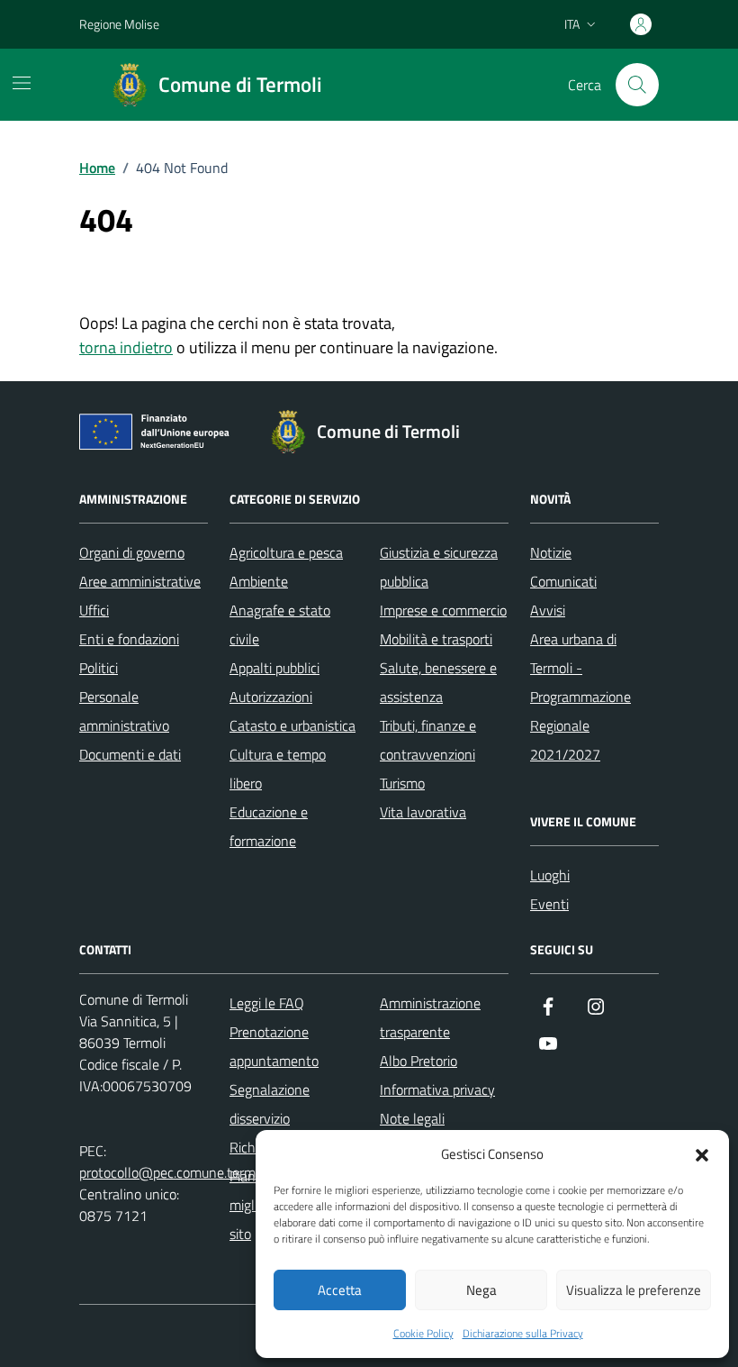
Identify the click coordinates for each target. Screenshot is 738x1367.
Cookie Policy (423, 1334)
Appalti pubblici (275, 668)
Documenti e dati (130, 754)
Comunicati (563, 581)
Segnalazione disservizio (270, 1104)
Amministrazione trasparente (430, 1017)
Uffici (94, 610)
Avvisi (547, 610)
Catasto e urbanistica (293, 725)
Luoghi (550, 875)
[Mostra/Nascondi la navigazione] (21, 83)
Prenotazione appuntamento (274, 1046)
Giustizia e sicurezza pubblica (439, 567)
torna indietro (126, 347)
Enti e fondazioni (129, 639)
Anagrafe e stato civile (280, 624)
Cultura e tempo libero (278, 768)
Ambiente (259, 581)
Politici (98, 668)
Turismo (402, 783)
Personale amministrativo (124, 711)
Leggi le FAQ (267, 1003)
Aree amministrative (140, 581)
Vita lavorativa (423, 812)
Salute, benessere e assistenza (438, 682)
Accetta (340, 1290)
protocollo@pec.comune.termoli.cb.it (187, 1172)
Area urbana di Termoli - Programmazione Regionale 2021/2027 (580, 696)
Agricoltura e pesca (286, 552)
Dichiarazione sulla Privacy (523, 1334)
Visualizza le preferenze (633, 1290)
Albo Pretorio (418, 1060)
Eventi (549, 904)
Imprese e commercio (443, 610)
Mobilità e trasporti (436, 639)
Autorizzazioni (271, 696)
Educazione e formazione (269, 826)
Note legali (412, 1118)
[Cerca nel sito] (637, 84)
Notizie (551, 552)
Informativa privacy (437, 1089)
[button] (702, 1153)
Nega (481, 1290)
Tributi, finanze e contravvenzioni (428, 740)
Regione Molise (119, 23)
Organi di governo (131, 552)
